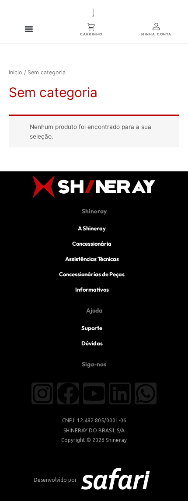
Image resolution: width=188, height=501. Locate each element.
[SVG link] (115, 480)
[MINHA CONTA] (156, 26)
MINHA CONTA (156, 34)
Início (15, 72)
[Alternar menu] (28, 28)
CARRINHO (91, 34)
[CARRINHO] (91, 26)
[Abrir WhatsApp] (166, 479)
